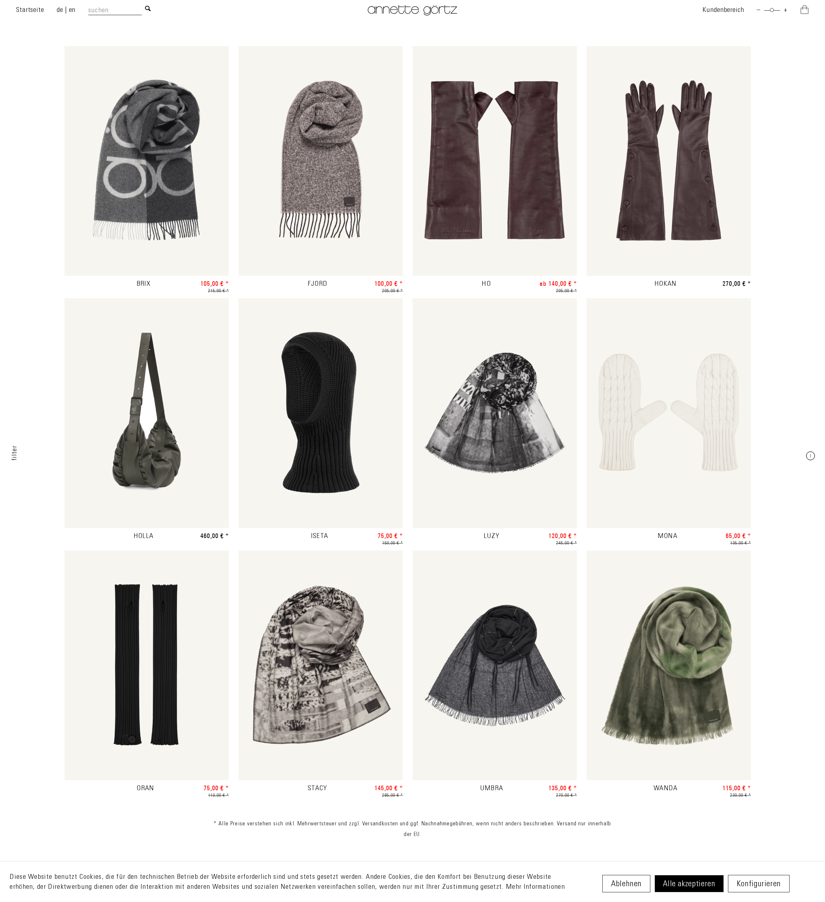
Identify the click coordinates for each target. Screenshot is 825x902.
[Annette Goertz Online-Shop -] (412, 13)
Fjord (318, 284)
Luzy (492, 536)
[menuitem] (121, 10)
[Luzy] (494, 422)
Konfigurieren (759, 884)
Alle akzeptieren (689, 884)
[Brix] (146, 170)
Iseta (319, 536)
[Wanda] (668, 674)
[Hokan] (668, 170)
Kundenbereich (723, 10)
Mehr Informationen (535, 887)
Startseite (30, 10)
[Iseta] (320, 422)
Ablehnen (626, 884)
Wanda (666, 788)
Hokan (666, 284)
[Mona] (668, 422)
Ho (486, 284)
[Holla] (146, 422)
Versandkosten (380, 824)
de (61, 10)
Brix (143, 284)
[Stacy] (320, 674)
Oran (145, 788)
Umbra (491, 788)
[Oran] (146, 674)
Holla (144, 536)
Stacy (317, 788)
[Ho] (494, 170)
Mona (667, 536)
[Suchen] (148, 9)
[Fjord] (320, 170)
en (72, 10)
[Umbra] (494, 674)
